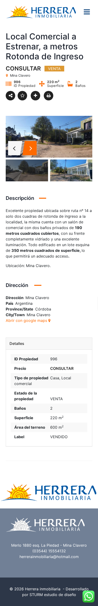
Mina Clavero (38, 314)
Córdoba (43, 309)
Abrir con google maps (27, 320)
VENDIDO (59, 436)
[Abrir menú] (86, 12)
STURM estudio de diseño (52, 594)
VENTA (56, 398)
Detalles (17, 343)
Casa (54, 378)
